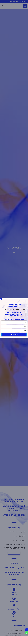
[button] (1, 299)
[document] (14, 318)
